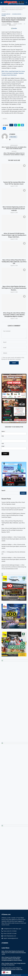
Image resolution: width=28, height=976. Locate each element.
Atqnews (9, 23)
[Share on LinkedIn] (15, 125)
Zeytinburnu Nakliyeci (7, 537)
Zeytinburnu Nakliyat (7, 544)
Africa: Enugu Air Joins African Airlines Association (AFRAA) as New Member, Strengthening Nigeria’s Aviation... (14, 314)
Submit (5, 453)
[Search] (26, 2)
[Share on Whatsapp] (19, 125)
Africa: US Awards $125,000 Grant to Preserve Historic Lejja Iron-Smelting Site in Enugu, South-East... (14, 235)
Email (3, 446)
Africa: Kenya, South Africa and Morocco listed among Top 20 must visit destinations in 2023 (14, 566)
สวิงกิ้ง (3, 552)
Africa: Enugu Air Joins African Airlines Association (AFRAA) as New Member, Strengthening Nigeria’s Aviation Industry (12, 959)
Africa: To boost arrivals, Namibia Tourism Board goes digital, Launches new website (14, 538)
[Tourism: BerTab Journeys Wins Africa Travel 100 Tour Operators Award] (14, 172)
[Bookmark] (24, 165)
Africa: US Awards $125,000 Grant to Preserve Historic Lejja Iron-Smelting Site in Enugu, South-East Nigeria (13, 515)
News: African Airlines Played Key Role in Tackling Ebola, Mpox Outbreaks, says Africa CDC (14, 261)
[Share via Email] (4, 128)
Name (3, 431)
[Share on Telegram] (22, 125)
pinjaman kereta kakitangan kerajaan (10, 565)
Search (3, 490)
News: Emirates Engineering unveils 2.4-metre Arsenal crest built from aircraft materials (14, 208)
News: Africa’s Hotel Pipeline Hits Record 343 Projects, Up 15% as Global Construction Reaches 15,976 (13, 530)
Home (3, 8)
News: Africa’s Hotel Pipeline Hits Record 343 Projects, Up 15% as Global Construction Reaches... (14, 288)
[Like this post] (11, 125)
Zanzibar (5, 118)
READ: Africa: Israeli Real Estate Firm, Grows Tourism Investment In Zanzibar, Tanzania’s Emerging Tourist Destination (13, 73)
